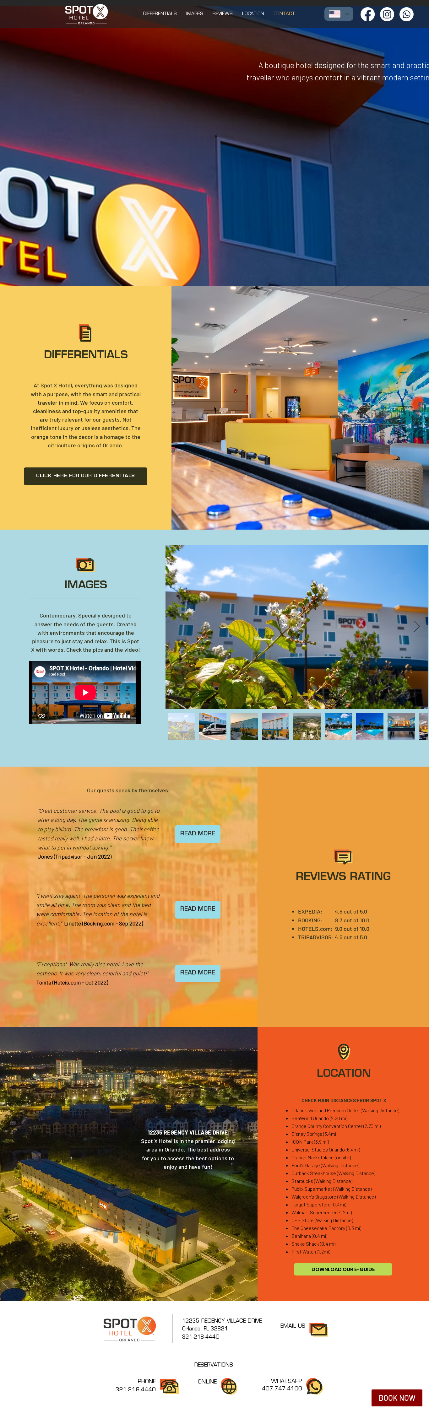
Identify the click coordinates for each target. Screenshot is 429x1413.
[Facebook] (368, 14)
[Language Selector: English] (338, 14)
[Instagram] (387, 14)
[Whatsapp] (406, 14)
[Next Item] (417, 627)
